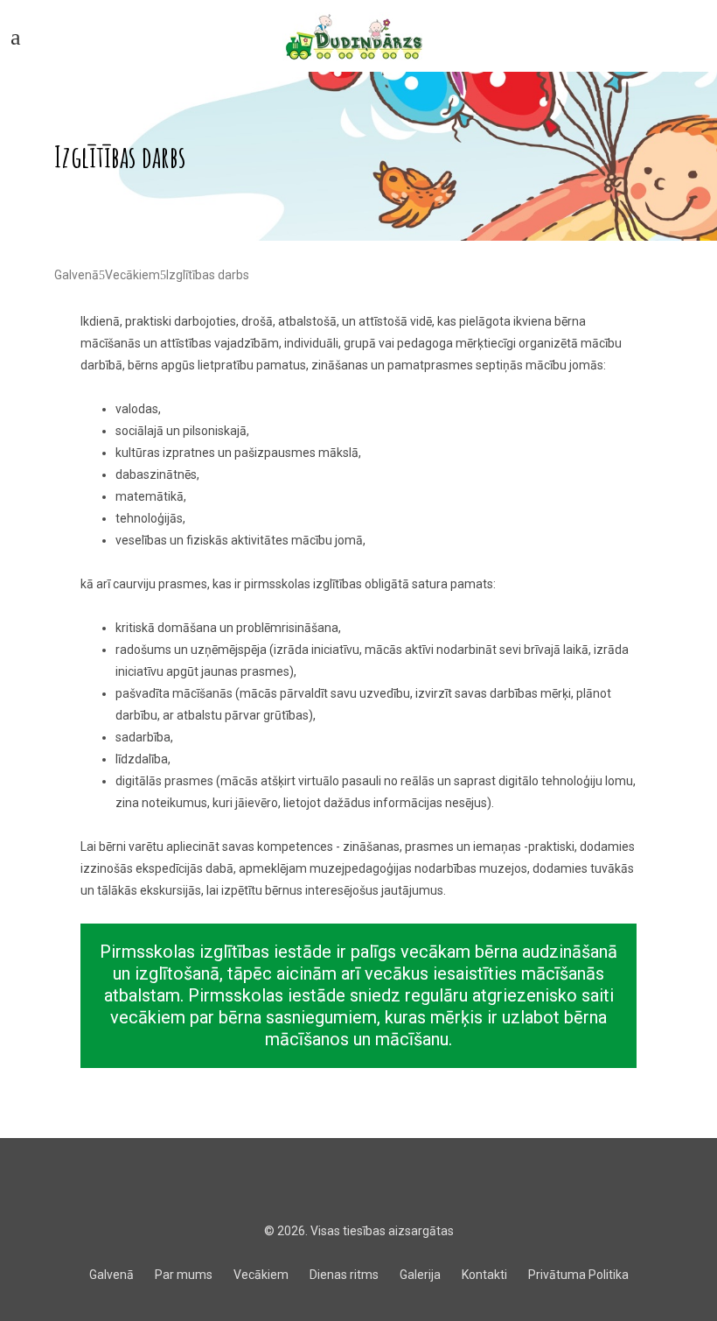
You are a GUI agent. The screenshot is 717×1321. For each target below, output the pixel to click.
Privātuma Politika (578, 1275)
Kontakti (484, 1275)
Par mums (183, 1275)
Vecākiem (132, 275)
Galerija (420, 1275)
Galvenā (76, 275)
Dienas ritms (344, 1275)
